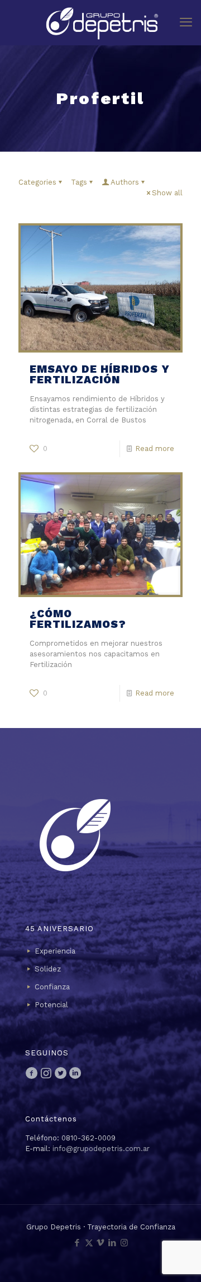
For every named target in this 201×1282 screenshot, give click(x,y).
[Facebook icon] (77, 1243)
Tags (79, 182)
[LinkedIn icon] (112, 1243)
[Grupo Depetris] (100, 22)
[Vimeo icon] (101, 1243)
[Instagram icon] (124, 1243)
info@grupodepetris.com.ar (101, 1148)
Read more (154, 448)
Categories (37, 182)
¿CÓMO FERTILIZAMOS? (78, 619)
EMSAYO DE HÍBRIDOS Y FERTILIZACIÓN (100, 374)
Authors (125, 182)
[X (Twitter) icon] (89, 1243)
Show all (167, 193)
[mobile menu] (185, 22)
